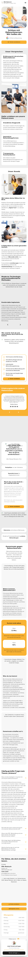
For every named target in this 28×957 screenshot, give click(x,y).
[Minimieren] (26, 940)
